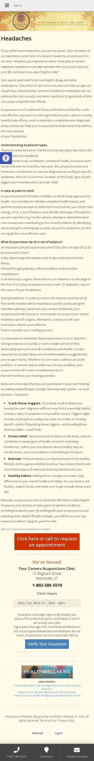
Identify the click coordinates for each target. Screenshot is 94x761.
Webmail (37, 733)
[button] (6, 158)
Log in (58, 733)
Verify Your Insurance (47, 644)
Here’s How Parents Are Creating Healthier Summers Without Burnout (48, 687)
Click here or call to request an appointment (47, 542)
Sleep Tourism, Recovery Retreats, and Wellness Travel (47, 692)
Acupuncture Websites (19, 716)
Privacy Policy (66, 720)
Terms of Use (48, 720)
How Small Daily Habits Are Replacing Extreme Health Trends (48, 695)
